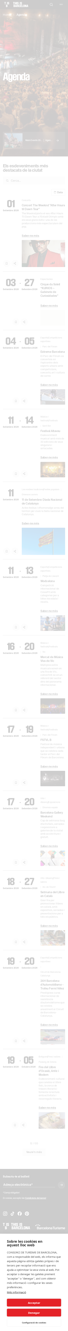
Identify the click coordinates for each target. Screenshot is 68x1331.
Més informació (16, 1292)
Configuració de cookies (34, 1322)
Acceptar (34, 1303)
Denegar (34, 1313)
